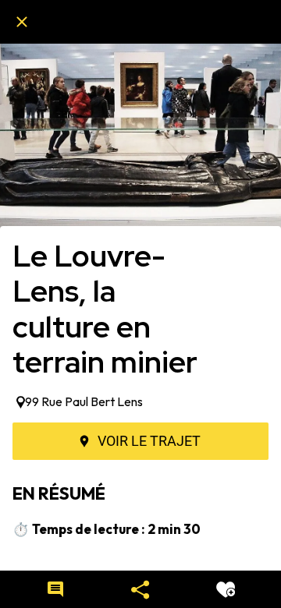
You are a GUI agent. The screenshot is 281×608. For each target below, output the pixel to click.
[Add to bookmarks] (225, 589)
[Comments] (55, 589)
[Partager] (140, 589)
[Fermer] (21, 21)
